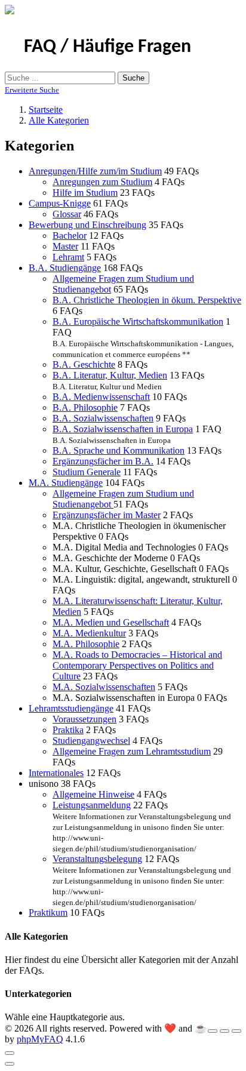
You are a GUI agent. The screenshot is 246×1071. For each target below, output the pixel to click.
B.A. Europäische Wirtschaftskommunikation (138, 321)
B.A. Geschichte (84, 364)
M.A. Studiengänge (66, 483)
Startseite (46, 109)
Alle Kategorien (59, 120)
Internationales (56, 773)
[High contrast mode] (236, 1031)
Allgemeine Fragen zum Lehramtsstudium (132, 751)
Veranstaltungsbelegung (97, 859)
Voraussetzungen (84, 719)
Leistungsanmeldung (92, 805)
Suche (133, 77)
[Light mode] (212, 1031)
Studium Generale (87, 472)
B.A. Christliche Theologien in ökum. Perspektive (147, 300)
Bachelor (70, 235)
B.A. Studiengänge (65, 268)
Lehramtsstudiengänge (71, 708)
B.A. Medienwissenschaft (101, 397)
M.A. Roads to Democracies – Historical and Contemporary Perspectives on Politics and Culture (137, 665)
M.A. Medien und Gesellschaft (111, 622)
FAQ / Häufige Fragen (107, 47)
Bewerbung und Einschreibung (87, 225)
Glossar (67, 214)
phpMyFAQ (40, 1039)
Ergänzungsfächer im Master (107, 515)
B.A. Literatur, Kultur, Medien (110, 375)
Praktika (68, 730)
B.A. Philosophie (85, 407)
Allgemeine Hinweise (93, 794)
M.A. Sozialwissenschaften (104, 687)
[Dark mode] (224, 1031)
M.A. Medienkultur (89, 633)
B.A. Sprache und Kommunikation (118, 450)
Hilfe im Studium (85, 192)
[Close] (9, 1053)
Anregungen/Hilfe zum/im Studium (95, 171)
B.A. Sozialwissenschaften (103, 418)
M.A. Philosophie (86, 644)
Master (65, 246)
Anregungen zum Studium (102, 182)
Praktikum (48, 912)
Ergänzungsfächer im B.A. (103, 461)
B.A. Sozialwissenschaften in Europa (123, 429)
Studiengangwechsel (91, 740)
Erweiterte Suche (32, 89)
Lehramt (68, 257)
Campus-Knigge (60, 203)
